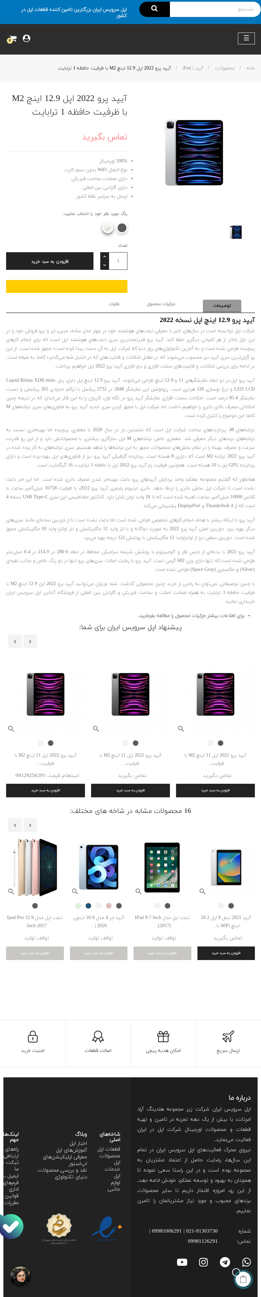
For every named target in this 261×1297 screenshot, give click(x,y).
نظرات (114, 304)
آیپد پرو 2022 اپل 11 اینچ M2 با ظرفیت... (215, 759)
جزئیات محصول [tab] (161, 304)
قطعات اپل (109, 1149)
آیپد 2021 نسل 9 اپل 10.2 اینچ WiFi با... (226, 922)
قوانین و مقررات (10, 1199)
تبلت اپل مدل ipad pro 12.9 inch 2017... (35, 922)
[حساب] (26, 39)
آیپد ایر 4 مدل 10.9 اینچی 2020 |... (98, 922)
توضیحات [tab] (222, 306)
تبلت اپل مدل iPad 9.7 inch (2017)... (162, 922)
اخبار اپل (78, 1143)
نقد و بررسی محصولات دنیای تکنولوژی (62, 1174)
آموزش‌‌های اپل (71, 1150)
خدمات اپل (112, 1173)
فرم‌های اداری (11, 1186)
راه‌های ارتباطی (11, 1153)
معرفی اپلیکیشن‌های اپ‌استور (65, 1161)
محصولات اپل (109, 1159)
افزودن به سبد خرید (50, 262)
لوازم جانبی (114, 1186)
